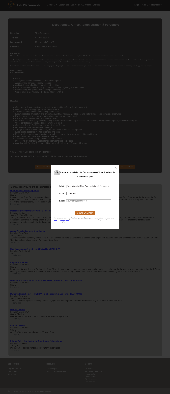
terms (55, 220)
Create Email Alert (85, 213)
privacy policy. (64, 220)
